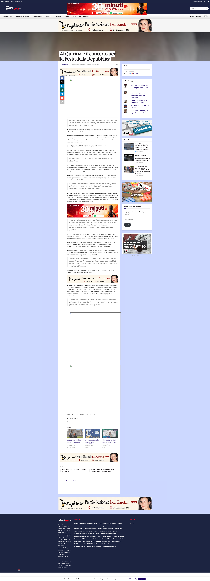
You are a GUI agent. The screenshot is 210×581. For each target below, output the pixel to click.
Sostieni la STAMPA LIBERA (109, 546)
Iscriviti (127, 225)
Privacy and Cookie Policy (130, 579)
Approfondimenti (37, 16)
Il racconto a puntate (87, 531)
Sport (74, 16)
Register (199, 16)
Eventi (86, 528)
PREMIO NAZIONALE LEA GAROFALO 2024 (84, 546)
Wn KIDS (88, 541)
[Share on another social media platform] (62, 102)
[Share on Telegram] (62, 94)
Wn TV (92, 541)
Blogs (2, 1)
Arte (109, 523)
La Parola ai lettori (78, 533)
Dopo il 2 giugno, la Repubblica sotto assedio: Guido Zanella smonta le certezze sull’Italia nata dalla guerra (110, 441)
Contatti (12, 1)
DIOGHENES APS (18, 1)
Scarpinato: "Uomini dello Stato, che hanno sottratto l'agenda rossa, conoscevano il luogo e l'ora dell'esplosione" (140, 94)
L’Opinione (114, 531)
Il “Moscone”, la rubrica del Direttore (104, 528)
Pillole (114, 536)
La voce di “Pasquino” (101, 533)
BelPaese (120, 523)
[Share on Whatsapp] (62, 90)
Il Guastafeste (77, 531)
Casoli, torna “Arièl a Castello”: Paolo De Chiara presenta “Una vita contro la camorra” (140, 87)
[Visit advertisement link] (107, 8)
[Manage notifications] (19, 570)
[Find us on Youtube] (208, 1)
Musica (104, 536)
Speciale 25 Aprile (92, 539)
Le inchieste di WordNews (23, 16)
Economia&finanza (78, 528)
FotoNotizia (92, 528)
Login (192, 16)
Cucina (93, 526)
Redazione (98, 546)
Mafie (99, 536)
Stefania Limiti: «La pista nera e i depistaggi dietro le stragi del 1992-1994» (140, 112)
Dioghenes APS (105, 526)
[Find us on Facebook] (130, 524)
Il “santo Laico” (118, 528)
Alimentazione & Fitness (80, 523)
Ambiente (89, 523)
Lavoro (109, 533)
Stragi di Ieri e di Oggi (118, 539)
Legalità (114, 533)
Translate (135, 73)
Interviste (96, 531)
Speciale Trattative (102, 539)
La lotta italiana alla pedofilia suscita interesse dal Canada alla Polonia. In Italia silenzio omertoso (142, 170)
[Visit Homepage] (11, 8)
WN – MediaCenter (84, 16)
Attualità (48, 16)
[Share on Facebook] (62, 78)
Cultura (67, 16)
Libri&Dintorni (93, 536)
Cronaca (88, 526)
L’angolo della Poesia (105, 531)
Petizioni (109, 536)
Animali (95, 523)
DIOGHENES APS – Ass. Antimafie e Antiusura (100, 544)
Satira (75, 539)
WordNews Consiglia (101, 541)
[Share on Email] (62, 98)
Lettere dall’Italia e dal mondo (81, 536)
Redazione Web (64, 64)
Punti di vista (82, 64)
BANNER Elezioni (78, 544)
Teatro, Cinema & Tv (79, 541)
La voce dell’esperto (89, 533)
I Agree (142, 579)
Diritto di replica (114, 526)
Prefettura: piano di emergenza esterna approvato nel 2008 (139, 101)
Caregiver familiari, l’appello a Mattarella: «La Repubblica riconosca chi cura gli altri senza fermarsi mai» (74, 441)
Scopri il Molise (82, 539)
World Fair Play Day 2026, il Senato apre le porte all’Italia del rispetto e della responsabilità (92, 441)
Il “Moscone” (58, 16)
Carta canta (81, 526)
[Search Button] (207, 8)
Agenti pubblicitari (116, 541)
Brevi (75, 526)
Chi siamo (7, 1)
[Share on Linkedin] (62, 86)
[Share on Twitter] (62, 82)
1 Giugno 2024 (74, 64)
